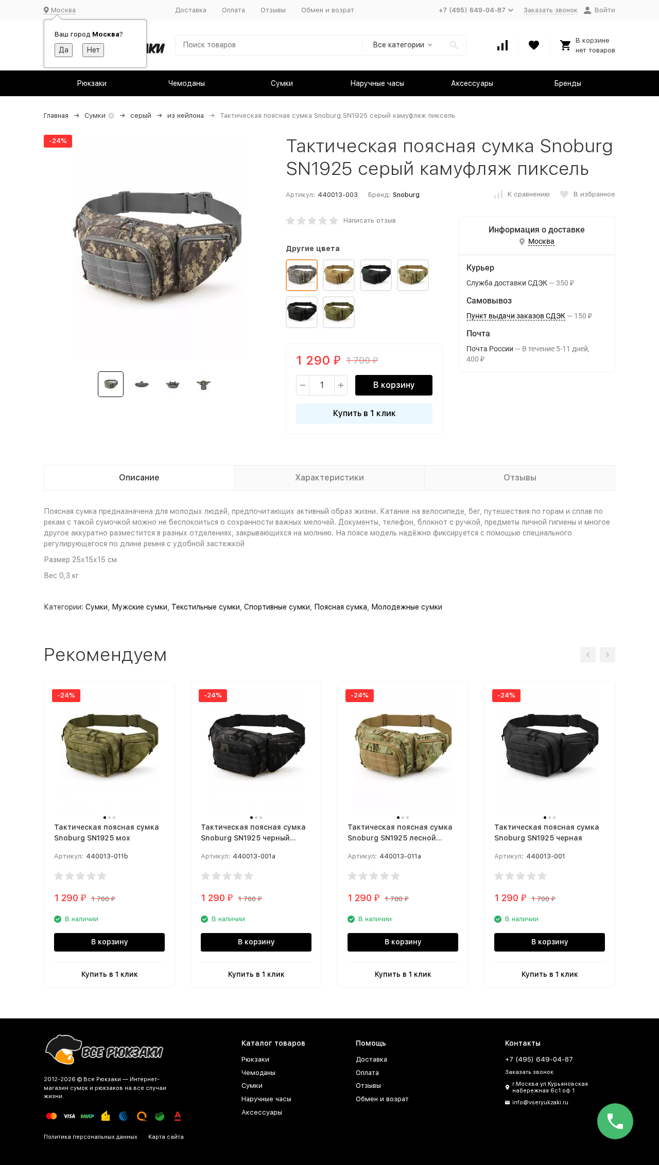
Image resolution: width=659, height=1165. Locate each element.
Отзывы (273, 10)
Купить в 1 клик (364, 413)
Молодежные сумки (406, 607)
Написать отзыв (369, 220)
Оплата (233, 10)
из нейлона (185, 115)
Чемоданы (186, 83)
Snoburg (406, 195)
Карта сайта (166, 1137)
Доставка (190, 10)
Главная (56, 115)
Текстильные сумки (205, 607)
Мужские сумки (139, 607)
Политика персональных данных (90, 1137)
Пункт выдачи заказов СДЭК (515, 316)
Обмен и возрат (327, 10)
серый (140, 115)
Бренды (567, 83)
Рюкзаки (92, 83)
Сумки (282, 83)
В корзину (394, 385)
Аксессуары (472, 83)
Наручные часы (377, 83)
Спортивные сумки (277, 607)
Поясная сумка (340, 607)
